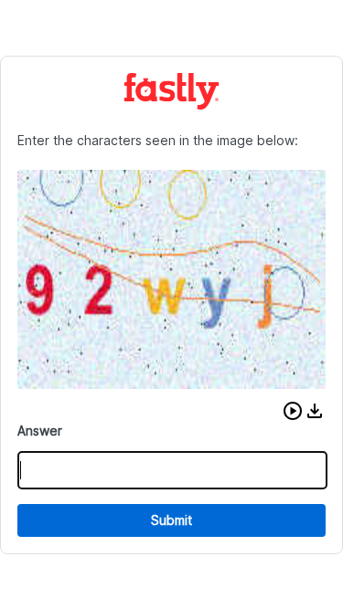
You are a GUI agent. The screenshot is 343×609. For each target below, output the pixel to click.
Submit (171, 520)
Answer (39, 430)
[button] (293, 411)
